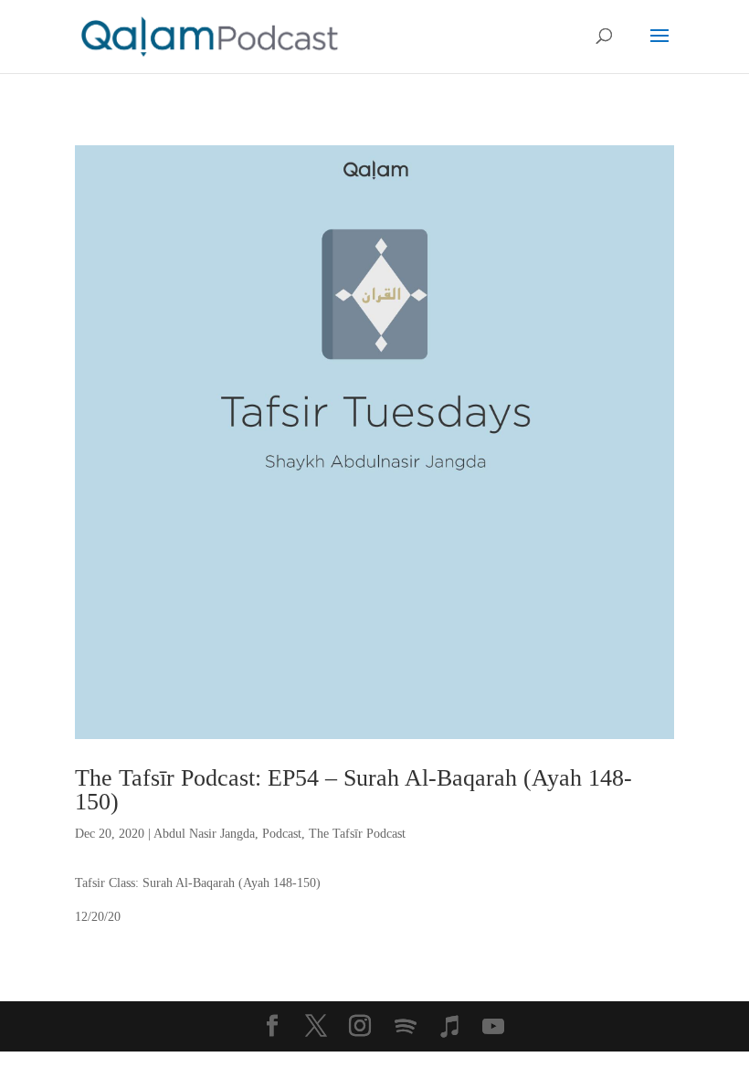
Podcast (281, 833)
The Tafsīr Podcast (357, 833)
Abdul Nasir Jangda (204, 833)
